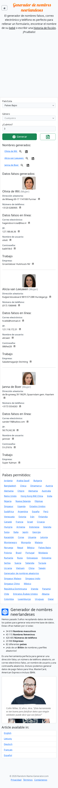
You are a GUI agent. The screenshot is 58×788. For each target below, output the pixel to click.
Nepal (20, 547)
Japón (25, 532)
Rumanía (8, 557)
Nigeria (7, 501)
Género (6, 113)
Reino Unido (10, 496)
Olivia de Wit (11, 151)
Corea (21, 537)
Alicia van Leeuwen (14, 158)
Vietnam (20, 568)
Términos (28, 779)
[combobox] (29, 105)
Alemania (8, 490)
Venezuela (9, 516)
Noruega (8, 547)
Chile (6, 593)
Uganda (21, 506)
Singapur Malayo (12, 578)
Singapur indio (32, 578)
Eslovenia (46, 557)
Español (8, 755)
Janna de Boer (11, 165)
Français (8, 749)
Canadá (8, 521)
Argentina (23, 511)
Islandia (47, 526)
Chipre (21, 490)
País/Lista (7, 101)
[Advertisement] (29, 67)
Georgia (36, 532)
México (27, 583)
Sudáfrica (9, 511)
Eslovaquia (32, 557)
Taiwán (42, 568)
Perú (45, 511)
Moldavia (43, 552)
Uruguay (39, 599)
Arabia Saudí (23, 480)
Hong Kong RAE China (32, 496)
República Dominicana (15, 588)
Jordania (8, 480)
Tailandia (29, 563)
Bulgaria (37, 480)
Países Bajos (44, 547)
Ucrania (8, 568)
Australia (46, 490)
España (35, 511)
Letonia (44, 537)
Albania (45, 593)
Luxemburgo (24, 599)
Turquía (42, 563)
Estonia (22, 516)
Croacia (41, 521)
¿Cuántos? (7, 124)
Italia (15, 532)
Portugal (29, 552)
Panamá (46, 588)
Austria (49, 485)
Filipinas (39, 501)
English (7, 733)
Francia (19, 521)
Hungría (8, 526)
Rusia (20, 557)
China (31, 568)
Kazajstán (9, 537)
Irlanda (34, 588)
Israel (30, 521)
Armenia (20, 526)
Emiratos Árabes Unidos (25, 593)
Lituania (32, 537)
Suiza (6, 532)
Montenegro (10, 542)
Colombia (9, 599)
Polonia (8, 552)
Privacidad (16, 779)
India (49, 496)
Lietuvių (8, 738)
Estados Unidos (37, 506)
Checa (23, 485)
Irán (32, 516)
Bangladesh (10, 485)
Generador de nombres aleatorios (21, 573)
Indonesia (34, 526)
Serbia (7, 563)
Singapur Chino (12, 583)
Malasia (39, 542)
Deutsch (8, 744)
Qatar (51, 599)
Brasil (18, 552)
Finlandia (43, 516)
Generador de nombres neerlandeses (32, 7)
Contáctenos (40, 779)
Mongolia (26, 542)
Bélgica (30, 547)
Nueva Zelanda (23, 501)
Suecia (18, 563)
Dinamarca (36, 485)
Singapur (8, 506)
